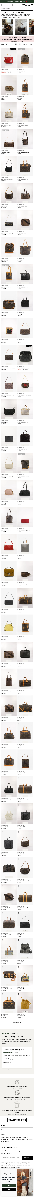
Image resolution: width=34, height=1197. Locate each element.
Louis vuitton (4, 96)
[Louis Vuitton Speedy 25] (25, 166)
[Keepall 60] (25, 705)
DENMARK (12, 1137)
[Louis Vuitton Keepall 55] (25, 894)
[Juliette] (9, 85)
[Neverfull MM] (25, 247)
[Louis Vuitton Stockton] (25, 544)
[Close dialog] (32, 1170)
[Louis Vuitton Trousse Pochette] (9, 382)
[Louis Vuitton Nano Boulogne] (9, 166)
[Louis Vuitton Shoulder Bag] (9, 220)
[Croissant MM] (9, 193)
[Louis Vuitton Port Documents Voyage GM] (25, 652)
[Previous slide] (8, 1070)
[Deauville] (25, 732)
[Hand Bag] (25, 301)
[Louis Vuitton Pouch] (9, 436)
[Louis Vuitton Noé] (25, 58)
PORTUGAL (29, 1139)
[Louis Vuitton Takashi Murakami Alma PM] (25, 975)
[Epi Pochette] (25, 921)
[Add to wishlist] (2, 49)
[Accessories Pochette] (9, 139)
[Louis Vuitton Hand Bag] (9, 58)
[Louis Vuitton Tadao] (25, 813)
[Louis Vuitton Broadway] (9, 652)
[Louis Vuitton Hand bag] (9, 571)
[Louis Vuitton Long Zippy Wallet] (25, 517)
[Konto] (26, 5)
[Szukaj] (32, 9)
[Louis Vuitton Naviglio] (25, 220)
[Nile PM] (9, 301)
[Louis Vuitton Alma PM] (25, 436)
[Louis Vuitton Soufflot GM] (25, 490)
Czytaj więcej (16, 17)
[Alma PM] (9, 759)
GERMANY (3, 1139)
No (9, 1189)
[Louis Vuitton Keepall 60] (25, 598)
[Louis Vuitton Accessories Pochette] (9, 355)
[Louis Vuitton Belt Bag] (25, 571)
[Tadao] (9, 840)
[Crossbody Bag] (9, 409)
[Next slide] (26, 1070)
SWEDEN (18, 1137)
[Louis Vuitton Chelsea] (25, 193)
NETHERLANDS (10, 1139)
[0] (23, 5)
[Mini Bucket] (25, 85)
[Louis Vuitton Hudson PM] (9, 975)
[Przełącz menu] (32, 5)
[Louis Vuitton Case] (9, 328)
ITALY (29, 1137)
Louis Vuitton (4, 69)
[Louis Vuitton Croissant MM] (25, 867)
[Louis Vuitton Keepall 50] (25, 679)
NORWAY (24, 1137)
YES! (9, 1185)
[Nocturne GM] (9, 598)
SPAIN (2, 1142)
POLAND (7, 1142)
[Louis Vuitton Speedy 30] (9, 112)
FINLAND (18, 1139)
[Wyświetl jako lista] (19, 44)
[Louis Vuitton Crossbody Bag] (25, 139)
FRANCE (23, 1139)
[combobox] (17, 9)
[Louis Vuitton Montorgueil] (9, 732)
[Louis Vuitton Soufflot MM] (9, 786)
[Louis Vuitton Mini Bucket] (25, 112)
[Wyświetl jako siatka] (16, 44)
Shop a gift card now (17, 41)
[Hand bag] (9, 625)
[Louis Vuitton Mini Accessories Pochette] (25, 382)
